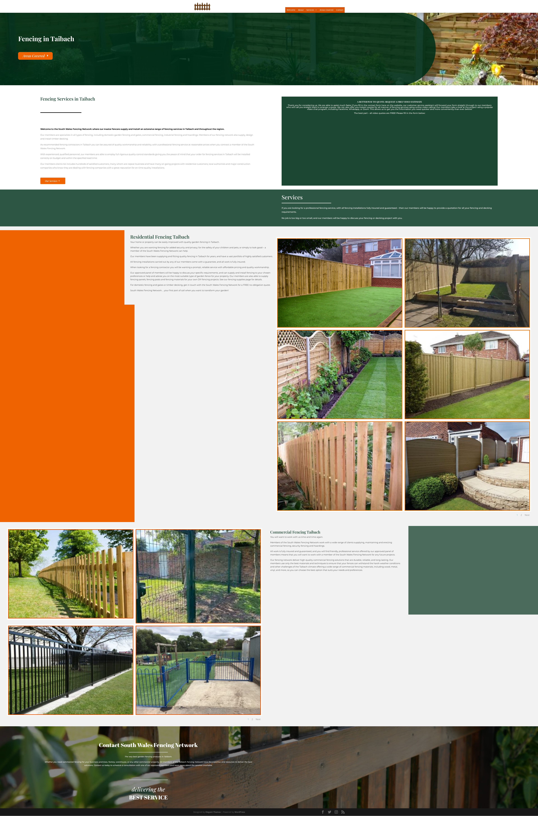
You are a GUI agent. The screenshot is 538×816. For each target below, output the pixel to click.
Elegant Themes (213, 812)
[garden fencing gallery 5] (467, 417)
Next (527, 515)
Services (310, 10)
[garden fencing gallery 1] (340, 326)
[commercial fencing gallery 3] (198, 622)
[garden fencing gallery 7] (467, 509)
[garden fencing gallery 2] (467, 326)
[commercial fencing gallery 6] (198, 713)
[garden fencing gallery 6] (340, 509)
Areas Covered (326, 10)
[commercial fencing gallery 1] (71, 617)
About (301, 10)
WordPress (240, 812)
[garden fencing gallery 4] (340, 417)
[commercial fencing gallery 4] (71, 713)
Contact (339, 10)
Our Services (51, 180)
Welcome (291, 10)
